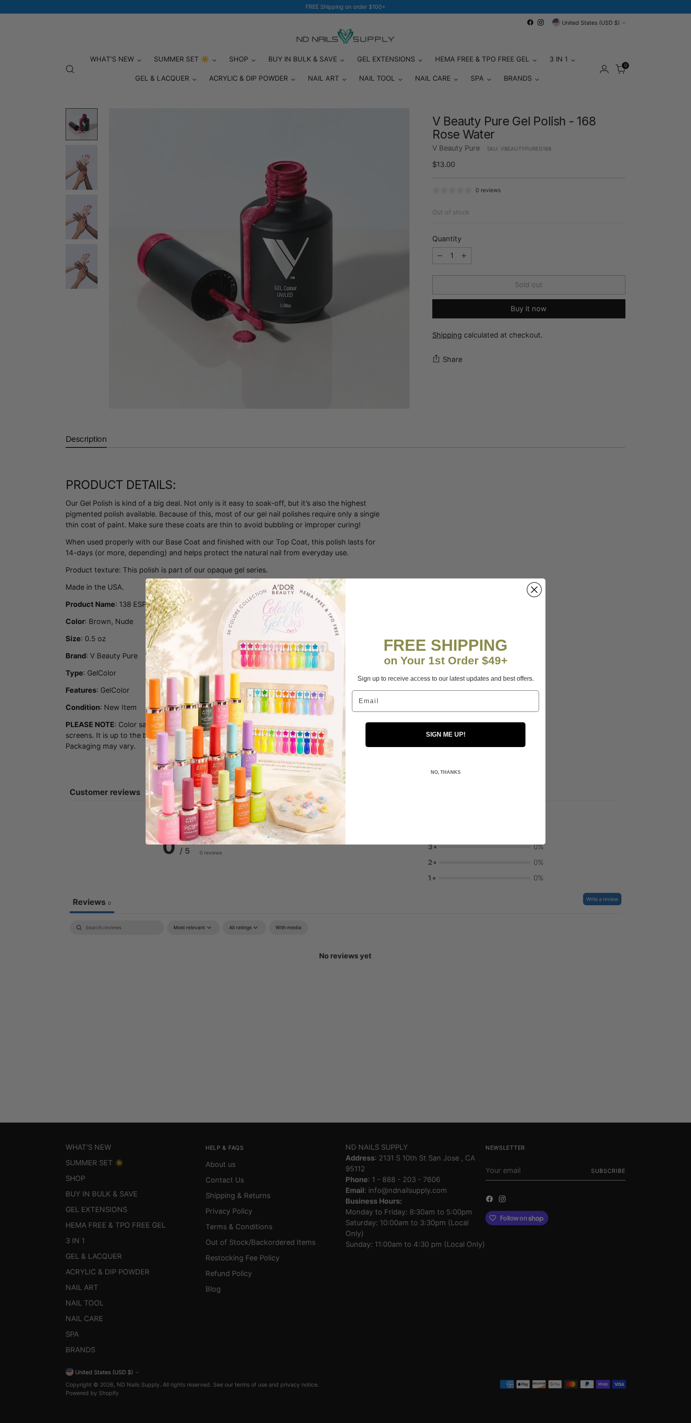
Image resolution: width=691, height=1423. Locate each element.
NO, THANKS (446, 772)
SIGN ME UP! (445, 734)
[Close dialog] (534, 589)
